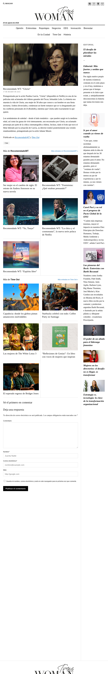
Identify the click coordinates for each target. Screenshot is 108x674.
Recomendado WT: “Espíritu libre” (20, 271)
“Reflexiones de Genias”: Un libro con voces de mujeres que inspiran (58, 355)
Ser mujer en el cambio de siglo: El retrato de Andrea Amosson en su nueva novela (20, 188)
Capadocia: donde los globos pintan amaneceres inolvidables (20, 315)
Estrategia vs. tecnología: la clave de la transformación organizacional (93, 399)
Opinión (19, 28)
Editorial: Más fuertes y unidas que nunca (93, 69)
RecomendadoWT (22, 137)
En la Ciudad (44, 34)
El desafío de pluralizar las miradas (89, 52)
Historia (67, 34)
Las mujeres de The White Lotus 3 (19, 353)
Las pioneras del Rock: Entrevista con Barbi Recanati (93, 268)
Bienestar (88, 28)
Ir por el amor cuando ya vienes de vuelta (93, 133)
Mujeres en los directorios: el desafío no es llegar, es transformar (94, 370)
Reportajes (44, 28)
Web (4, 470)
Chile (6, 143)
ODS (65, 28)
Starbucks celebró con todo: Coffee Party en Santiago (59, 315)
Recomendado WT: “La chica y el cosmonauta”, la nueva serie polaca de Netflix (59, 231)
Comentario (7, 421)
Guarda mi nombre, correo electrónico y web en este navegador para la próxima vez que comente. (41, 481)
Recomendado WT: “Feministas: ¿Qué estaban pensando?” (57, 187)
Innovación (76, 28)
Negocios (56, 28)
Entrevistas (31, 28)
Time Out (57, 34)
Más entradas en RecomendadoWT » (64, 151)
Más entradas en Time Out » (68, 280)
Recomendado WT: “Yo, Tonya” (18, 228)
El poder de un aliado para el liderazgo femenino (94, 342)
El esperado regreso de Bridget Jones (21, 393)
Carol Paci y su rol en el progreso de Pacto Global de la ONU (92, 212)
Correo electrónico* (10, 461)
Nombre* (6, 452)
